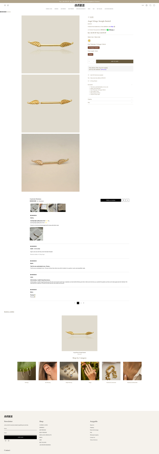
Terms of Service (93, 440)
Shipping (90, 99)
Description (90, 84)
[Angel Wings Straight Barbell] (79, 333)
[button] (49, 9)
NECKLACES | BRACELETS (45, 435)
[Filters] (123, 200)
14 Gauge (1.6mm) (94, 47)
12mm (90, 54)
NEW (40, 440)
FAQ (89, 102)
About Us (92, 425)
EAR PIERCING (42, 430)
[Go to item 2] (43, 208)
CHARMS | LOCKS (43, 425)
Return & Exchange (94, 430)
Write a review (110, 200)
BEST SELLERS (42, 442)
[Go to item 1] (34, 208)
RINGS (40, 437)
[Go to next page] (84, 303)
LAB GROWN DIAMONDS (45, 444)
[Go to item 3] (52, 208)
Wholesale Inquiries (94, 435)
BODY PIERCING (43, 432)
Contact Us (92, 437)
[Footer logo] (8, 416)
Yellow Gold (89, 40)
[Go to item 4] (61, 208)
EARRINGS (41, 427)
